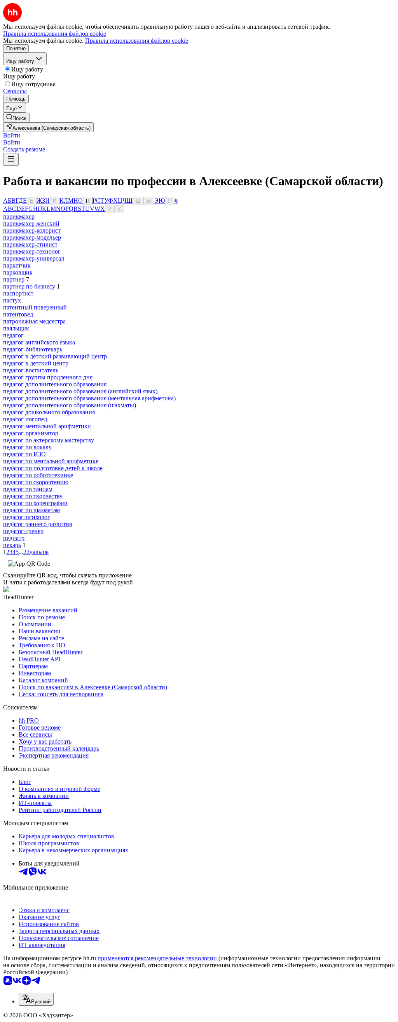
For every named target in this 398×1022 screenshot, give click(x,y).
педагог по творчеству (33, 496)
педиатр (13, 538)
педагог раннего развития (37, 524)
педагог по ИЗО (24, 454)
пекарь (12, 545)
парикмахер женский (31, 223)
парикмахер (19, 216)
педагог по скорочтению (35, 482)
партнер (13, 279)
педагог (13, 335)
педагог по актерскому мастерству (48, 440)
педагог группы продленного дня (48, 377)
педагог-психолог (26, 517)
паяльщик (16, 328)
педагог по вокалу (27, 447)
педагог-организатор (30, 433)
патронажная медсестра (34, 321)
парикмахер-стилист (30, 244)
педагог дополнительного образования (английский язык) (80, 391)
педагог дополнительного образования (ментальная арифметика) (89, 398)
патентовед (18, 314)
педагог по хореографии (35, 503)
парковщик (18, 272)
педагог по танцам (27, 489)
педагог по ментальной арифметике (50, 461)
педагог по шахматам (31, 510)
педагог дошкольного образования (49, 412)
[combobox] (36, 999)
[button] (11, 135)
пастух (12, 300)
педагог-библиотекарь (32, 349)
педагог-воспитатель (30, 370)
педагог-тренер (23, 531)
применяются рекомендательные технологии (157, 958)
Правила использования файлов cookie (136, 40)
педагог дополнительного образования (54, 384)
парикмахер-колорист (32, 230)
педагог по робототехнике (38, 475)
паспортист (18, 293)
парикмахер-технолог (32, 251)
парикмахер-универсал (33, 258)
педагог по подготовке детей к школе (53, 468)
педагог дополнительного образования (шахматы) (69, 405)
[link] (16, 117)
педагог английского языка (39, 342)
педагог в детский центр (35, 363)
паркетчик (17, 265)
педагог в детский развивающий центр (55, 356)
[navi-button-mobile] (11, 159)
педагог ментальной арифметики (47, 426)
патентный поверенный (35, 307)
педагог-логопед (25, 419)
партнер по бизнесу (29, 286)
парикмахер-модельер (32, 237)
